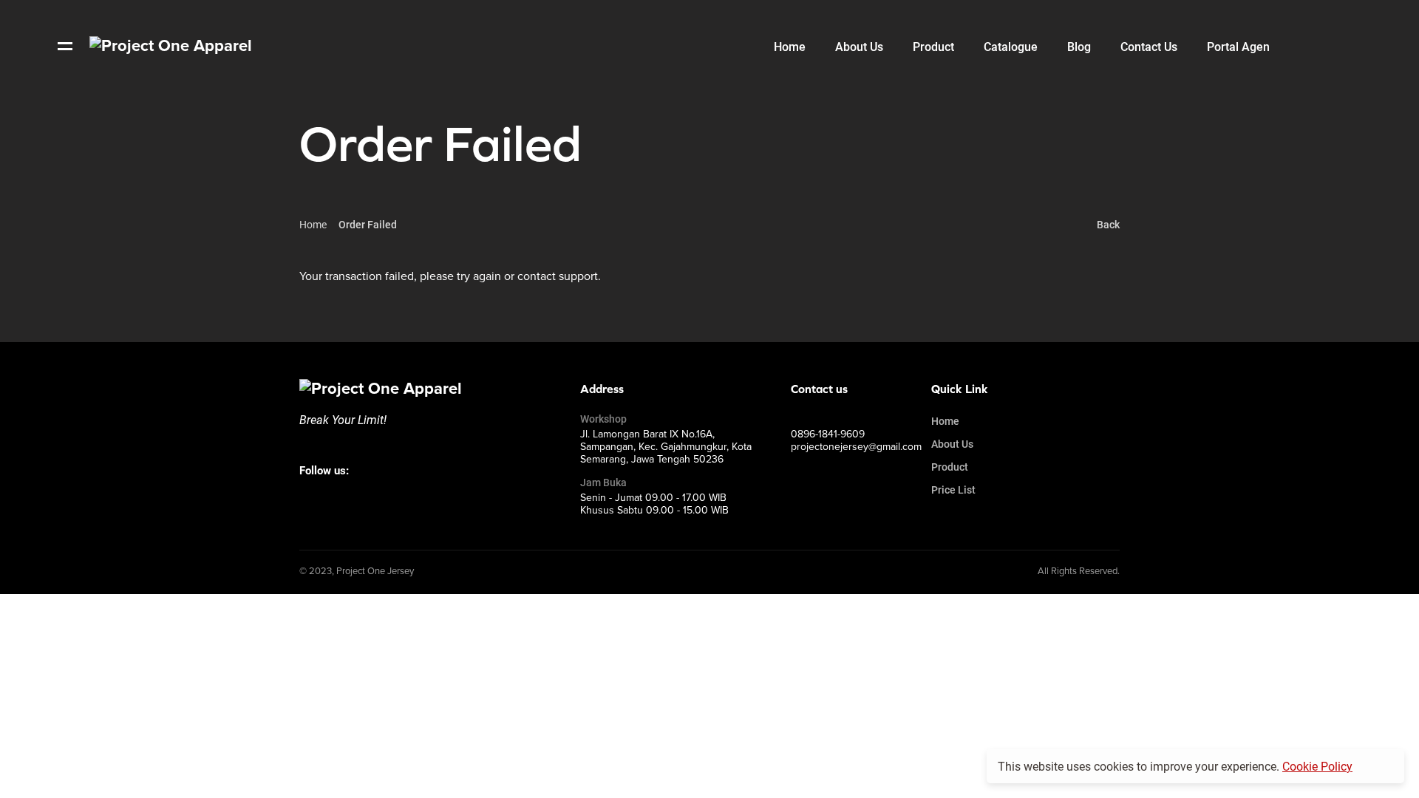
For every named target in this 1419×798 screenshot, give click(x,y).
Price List (953, 489)
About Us (952, 444)
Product (949, 467)
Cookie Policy (1317, 766)
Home (313, 224)
